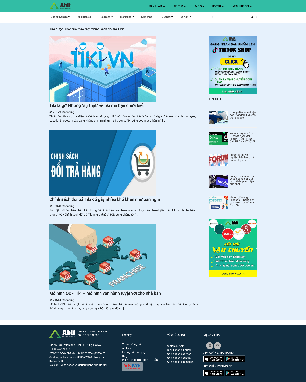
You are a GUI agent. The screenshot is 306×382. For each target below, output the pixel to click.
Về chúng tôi (241, 6)
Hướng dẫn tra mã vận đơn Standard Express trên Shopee (243, 115)
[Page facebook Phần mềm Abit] (209, 345)
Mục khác (146, 17)
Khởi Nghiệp (84, 17)
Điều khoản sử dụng (179, 350)
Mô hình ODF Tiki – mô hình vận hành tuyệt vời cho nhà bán (105, 293)
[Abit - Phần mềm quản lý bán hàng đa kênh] (60, 5)
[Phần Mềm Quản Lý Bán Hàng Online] (62, 333)
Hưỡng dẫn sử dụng (134, 352)
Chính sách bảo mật (179, 353)
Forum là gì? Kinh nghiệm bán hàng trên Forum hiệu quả (242, 158)
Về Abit (184, 17)
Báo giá (199, 6)
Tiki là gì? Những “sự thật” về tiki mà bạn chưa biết (96, 105)
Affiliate (126, 348)
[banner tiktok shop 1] (233, 65)
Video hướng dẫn (132, 344)
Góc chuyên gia (59, 17)
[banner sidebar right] (233, 247)
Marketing (125, 17)
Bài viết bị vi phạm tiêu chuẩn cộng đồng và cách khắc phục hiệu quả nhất (243, 180)
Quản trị (166, 17)
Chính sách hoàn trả (179, 358)
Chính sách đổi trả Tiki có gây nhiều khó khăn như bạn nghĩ (104, 199)
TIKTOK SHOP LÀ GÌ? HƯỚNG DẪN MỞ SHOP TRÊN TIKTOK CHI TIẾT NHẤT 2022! (242, 137)
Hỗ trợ (217, 6)
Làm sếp (105, 17)
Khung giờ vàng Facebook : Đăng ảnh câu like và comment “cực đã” (242, 201)
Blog (125, 356)
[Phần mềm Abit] (217, 345)
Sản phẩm (158, 6)
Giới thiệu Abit (175, 345)
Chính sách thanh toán (180, 361)
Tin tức (178, 6)
